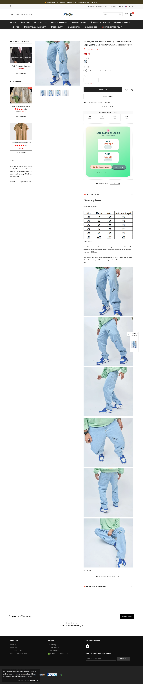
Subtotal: (86, 84)
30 (90, 70)
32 (95, 70)
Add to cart (21, 73)
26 (87, 102)
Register (113, 6)
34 (100, 70)
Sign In (120, 6)
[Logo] (68, 14)
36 (105, 70)
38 (110, 70)
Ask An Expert (115, 184)
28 (85, 70)
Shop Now (119, 167)
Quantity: (86, 76)
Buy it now (108, 97)
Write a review (127, 616)
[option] (57, 63)
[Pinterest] (11, 6)
